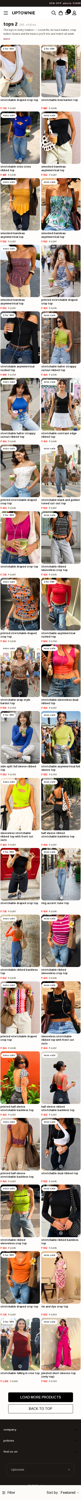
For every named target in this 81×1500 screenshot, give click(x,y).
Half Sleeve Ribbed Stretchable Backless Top (58, 835)
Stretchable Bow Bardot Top (59, 100)
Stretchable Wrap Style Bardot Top (15, 701)
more (6, 39)
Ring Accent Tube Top (55, 903)
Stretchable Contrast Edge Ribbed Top (59, 435)
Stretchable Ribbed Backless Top (19, 971)
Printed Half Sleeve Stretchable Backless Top (17, 1108)
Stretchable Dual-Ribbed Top (59, 1173)
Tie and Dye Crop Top (54, 1306)
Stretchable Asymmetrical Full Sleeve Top (60, 768)
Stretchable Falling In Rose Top (20, 1373)
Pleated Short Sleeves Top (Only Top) (58, 1375)
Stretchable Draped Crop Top (19, 100)
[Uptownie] (23, 12)
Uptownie (17, 1469)
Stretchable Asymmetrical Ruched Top (17, 368)
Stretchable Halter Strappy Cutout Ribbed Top (58, 368)
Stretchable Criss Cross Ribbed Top (15, 168)
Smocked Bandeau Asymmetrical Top (53, 168)
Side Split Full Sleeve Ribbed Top (18, 768)
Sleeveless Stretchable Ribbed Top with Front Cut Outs (16, 837)
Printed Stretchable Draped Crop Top (59, 301)
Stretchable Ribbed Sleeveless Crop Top (54, 568)
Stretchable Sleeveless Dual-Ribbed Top (60, 701)
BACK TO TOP (40, 1409)
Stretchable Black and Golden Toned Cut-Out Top (60, 501)
